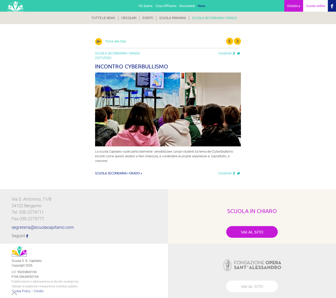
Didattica (293, 6)
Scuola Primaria (172, 18)
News (201, 6)
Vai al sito (252, 232)
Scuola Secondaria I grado (214, 18)
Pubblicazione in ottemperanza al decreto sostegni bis (45, 281)
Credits (39, 291)
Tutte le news (103, 18)
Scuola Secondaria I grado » (118, 173)
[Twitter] (238, 53)
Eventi (148, 18)
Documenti (187, 6)
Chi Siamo (145, 6)
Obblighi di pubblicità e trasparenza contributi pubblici (45, 286)
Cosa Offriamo (166, 6)
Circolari (128, 18)
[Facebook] (234, 53)
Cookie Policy (21, 291)
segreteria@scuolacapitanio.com (43, 227)
